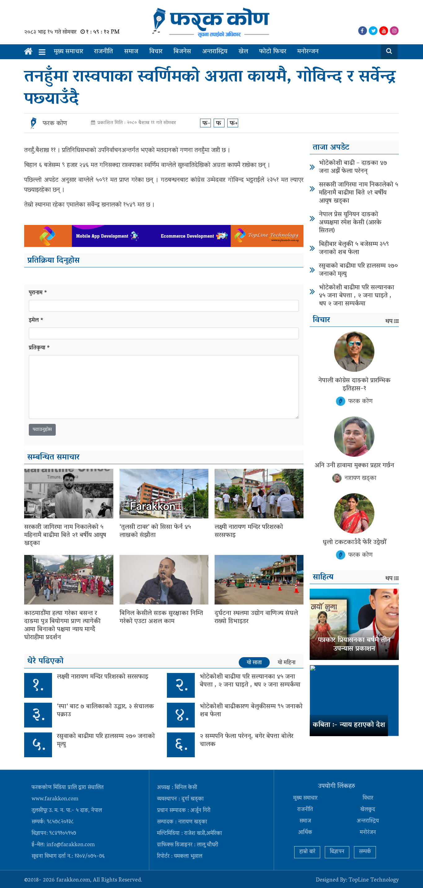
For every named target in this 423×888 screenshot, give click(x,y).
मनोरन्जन (308, 52)
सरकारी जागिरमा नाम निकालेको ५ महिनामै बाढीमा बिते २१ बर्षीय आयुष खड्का (65, 535)
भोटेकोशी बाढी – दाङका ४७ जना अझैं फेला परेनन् (353, 167)
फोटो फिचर (272, 52)
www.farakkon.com (55, 799)
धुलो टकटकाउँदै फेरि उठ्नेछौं (354, 542)
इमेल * (36, 321)
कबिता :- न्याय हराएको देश (349, 725)
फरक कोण (55, 124)
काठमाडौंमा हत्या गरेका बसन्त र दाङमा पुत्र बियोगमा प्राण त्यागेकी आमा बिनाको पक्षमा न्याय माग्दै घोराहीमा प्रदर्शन (62, 626)
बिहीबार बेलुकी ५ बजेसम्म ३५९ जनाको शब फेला (354, 248)
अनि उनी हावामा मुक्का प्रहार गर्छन (354, 466)
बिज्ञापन (337, 852)
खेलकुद (367, 810)
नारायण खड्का (360, 478)
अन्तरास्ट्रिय (214, 52)
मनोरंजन (368, 833)
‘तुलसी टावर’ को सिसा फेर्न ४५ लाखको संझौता (155, 531)
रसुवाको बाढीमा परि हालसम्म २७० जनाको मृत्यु (106, 740)
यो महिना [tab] (286, 663)
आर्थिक (305, 833)
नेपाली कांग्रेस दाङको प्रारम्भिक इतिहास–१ (354, 385)
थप (389, 322)
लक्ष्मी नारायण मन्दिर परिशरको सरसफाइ (249, 531)
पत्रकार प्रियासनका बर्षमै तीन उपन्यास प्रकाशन (354, 645)
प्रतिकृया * (39, 348)
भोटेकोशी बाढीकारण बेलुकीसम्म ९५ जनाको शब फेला (251, 711)
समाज (131, 52)
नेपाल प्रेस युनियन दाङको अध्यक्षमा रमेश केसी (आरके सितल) (350, 223)
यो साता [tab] (254, 663)
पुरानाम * (38, 293)
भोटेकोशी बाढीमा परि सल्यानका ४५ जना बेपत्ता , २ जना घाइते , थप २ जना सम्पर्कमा (250, 681)
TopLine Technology (374, 880)
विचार (155, 52)
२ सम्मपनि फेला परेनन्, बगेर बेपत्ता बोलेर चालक (246, 740)
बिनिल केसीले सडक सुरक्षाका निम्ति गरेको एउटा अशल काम (161, 617)
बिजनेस (182, 52)
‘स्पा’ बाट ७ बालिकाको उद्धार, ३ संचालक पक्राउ (105, 711)
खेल (243, 52)
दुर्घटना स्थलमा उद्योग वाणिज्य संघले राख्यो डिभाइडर (256, 617)
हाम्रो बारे (307, 852)
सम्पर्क (365, 852)
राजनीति (103, 52)
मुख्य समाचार (68, 52)
